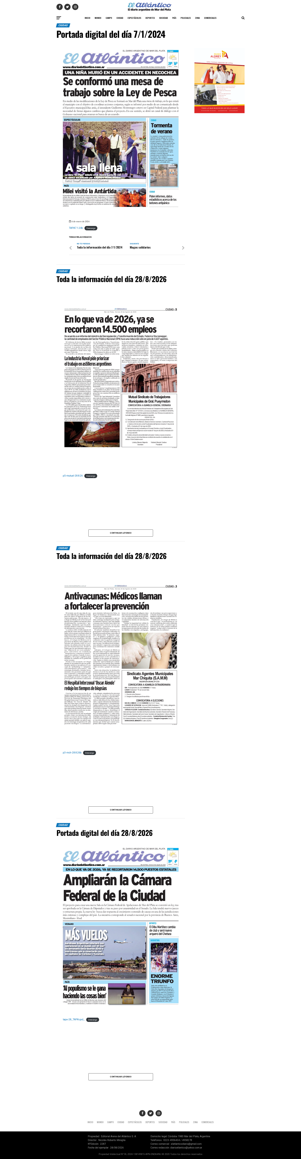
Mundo (98, 17)
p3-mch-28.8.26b (72, 752)
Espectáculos (134, 17)
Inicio (87, 17)
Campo (109, 17)
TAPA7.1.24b (76, 227)
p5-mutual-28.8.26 (73, 475)
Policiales (186, 17)
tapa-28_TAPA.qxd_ (74, 1019)
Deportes (150, 17)
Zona (197, 17)
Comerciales (210, 17)
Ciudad (119, 17)
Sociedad (163, 17)
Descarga (91, 228)
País (174, 17)
